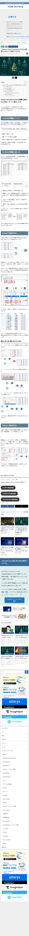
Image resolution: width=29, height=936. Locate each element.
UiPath (4, 843)
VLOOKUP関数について (10, 88)
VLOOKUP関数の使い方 (10, 89)
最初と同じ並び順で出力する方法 (13, 92)
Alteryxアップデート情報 (9, 769)
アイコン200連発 (7, 784)
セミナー (4, 747)
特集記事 (4, 847)
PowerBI (5, 795)
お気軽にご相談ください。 (12, 594)
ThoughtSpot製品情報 (10, 499)
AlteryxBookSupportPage (9, 758)
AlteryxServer (6, 765)
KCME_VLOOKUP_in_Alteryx (8, 479)
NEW (3, 735)
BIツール (5, 791)
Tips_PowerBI (6, 799)
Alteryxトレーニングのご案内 (14, 600)
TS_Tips (5, 832)
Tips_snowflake (7, 839)
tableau (5, 802)
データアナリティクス (13, 46)
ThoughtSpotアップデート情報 (11, 825)
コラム (3, 743)
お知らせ (4, 739)
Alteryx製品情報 (8, 488)
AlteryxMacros (6, 761)
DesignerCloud (6, 776)
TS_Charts (5, 828)
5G (2, 731)
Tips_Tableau (6, 810)
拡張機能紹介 (6, 817)
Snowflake (5, 836)
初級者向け (6, 813)
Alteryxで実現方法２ (9, 94)
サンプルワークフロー (11, 95)
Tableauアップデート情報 (9, 806)
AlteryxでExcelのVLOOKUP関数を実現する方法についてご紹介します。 (14, 86)
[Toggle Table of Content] (25, 83)
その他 (4, 787)
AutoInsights (6, 773)
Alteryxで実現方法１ (9, 91)
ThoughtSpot (6, 821)
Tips (6, 46)
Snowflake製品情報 (9, 493)
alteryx (2, 46)
